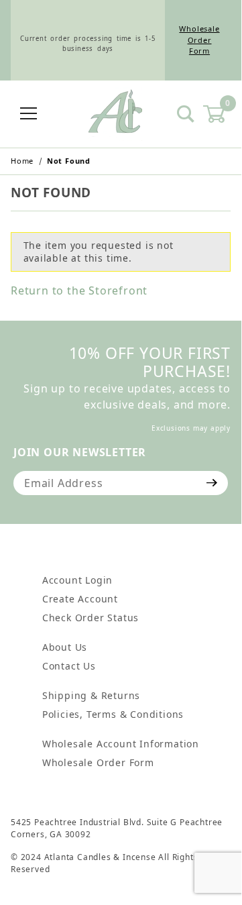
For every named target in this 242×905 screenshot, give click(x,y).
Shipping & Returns (91, 695)
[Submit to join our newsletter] (212, 483)
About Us (64, 647)
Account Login (77, 580)
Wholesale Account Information (120, 743)
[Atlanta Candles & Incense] (115, 112)
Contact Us (69, 665)
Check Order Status (90, 617)
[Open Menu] (29, 114)
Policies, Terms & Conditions (113, 714)
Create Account (80, 598)
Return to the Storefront (79, 290)
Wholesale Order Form (199, 39)
